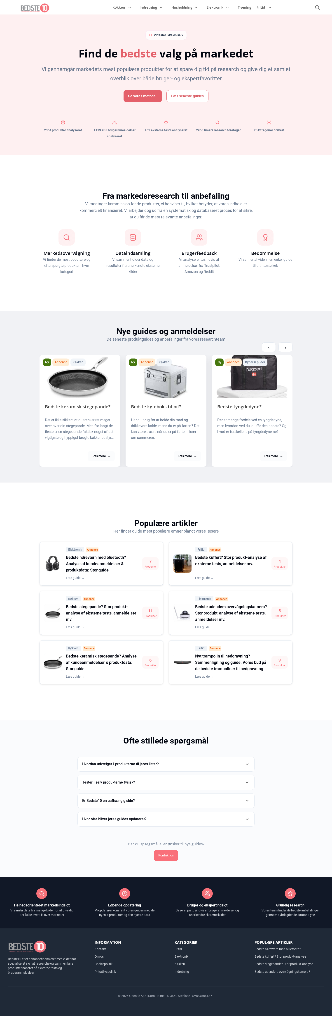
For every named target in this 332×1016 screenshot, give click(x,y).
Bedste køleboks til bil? (156, 407)
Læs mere (101, 456)
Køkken (118, 7)
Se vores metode (142, 96)
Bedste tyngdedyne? (239, 407)
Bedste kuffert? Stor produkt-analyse (280, 956)
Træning (244, 7)
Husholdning (181, 7)
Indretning (148, 7)
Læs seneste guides (187, 96)
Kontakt (100, 949)
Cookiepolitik (103, 964)
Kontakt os (166, 855)
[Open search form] (317, 8)
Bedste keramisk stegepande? (77, 407)
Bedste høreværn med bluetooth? (278, 949)
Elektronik (215, 7)
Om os (99, 956)
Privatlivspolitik (105, 971)
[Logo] (35, 7)
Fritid (261, 7)
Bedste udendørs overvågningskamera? (282, 971)
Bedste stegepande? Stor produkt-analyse (284, 964)
